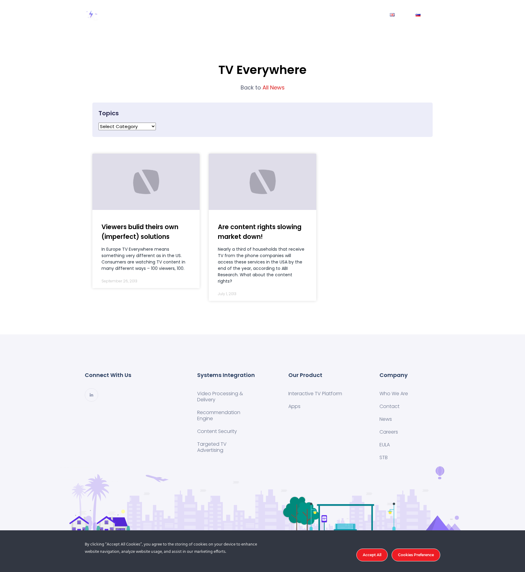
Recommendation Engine (218, 415)
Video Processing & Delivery (220, 396)
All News (263, 87)
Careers (388, 431)
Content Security (217, 431)
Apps (294, 406)
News (370, 14)
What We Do (226, 14)
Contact (340, 14)
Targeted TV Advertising (212, 447)
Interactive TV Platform (315, 393)
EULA (384, 444)
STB (383, 457)
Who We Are (302, 14)
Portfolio (265, 14)
